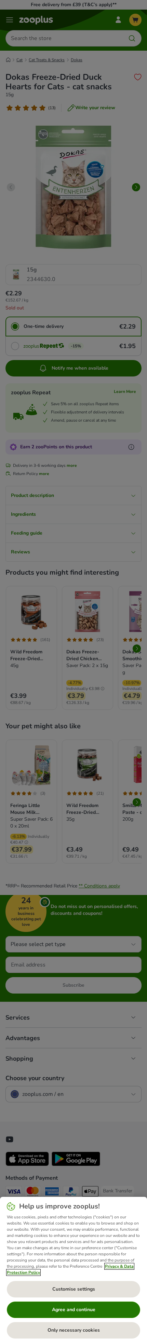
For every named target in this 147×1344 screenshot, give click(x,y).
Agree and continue (73, 1309)
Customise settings (73, 1289)
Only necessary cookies (74, 1330)
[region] (73, 1270)
